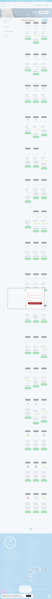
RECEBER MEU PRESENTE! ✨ (35, 303)
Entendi (28, 595)
